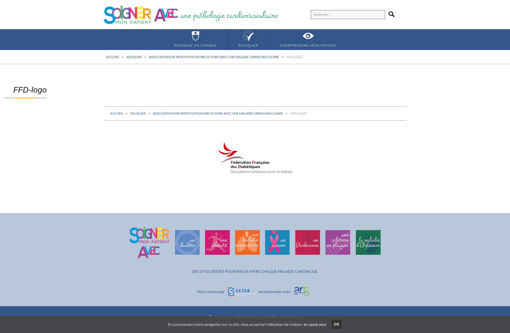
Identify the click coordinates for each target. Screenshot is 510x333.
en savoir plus (315, 324)
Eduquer (248, 45)
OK (337, 324)
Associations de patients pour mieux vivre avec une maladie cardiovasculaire (214, 57)
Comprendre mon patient (308, 45)
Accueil (112, 57)
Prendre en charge (195, 45)
